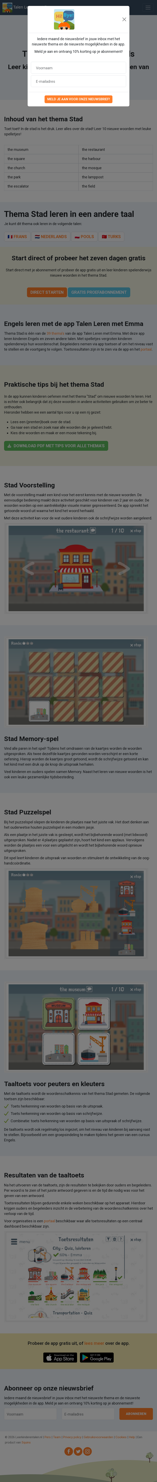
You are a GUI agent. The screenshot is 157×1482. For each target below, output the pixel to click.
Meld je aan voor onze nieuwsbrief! (78, 99)
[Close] (124, 19)
